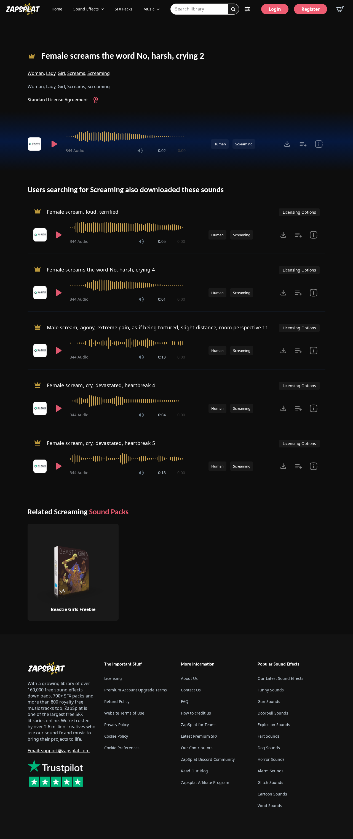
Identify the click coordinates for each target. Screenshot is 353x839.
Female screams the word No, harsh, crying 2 (122, 56)
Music (148, 9)
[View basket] (340, 9)
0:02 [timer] (162, 150)
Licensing (113, 678)
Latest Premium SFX (199, 736)
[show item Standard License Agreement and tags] (318, 144)
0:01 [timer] (162, 299)
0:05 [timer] (162, 241)
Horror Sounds (271, 759)
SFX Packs (123, 9)
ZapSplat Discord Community (208, 759)
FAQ (184, 701)
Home (57, 9)
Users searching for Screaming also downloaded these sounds (126, 190)
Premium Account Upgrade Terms (135, 690)
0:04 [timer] (162, 414)
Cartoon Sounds (272, 794)
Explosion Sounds (274, 724)
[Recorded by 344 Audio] (35, 144)
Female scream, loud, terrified (82, 211)
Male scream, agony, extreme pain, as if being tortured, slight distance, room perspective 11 (157, 327)
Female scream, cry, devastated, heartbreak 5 (101, 443)
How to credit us (196, 713)
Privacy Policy (116, 724)
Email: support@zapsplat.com (59, 751)
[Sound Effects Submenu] (104, 9)
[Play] (54, 144)
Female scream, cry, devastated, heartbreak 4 (101, 385)
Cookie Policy (116, 736)
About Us (189, 678)
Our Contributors (197, 747)
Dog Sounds (269, 747)
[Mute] (140, 150)
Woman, (36, 73)
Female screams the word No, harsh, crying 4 (101, 269)
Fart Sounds (269, 736)
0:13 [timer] (162, 357)
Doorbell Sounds (273, 713)
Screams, (76, 73)
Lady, (51, 73)
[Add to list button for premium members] (302, 144)
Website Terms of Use (124, 713)
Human (219, 144)
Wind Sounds (270, 805)
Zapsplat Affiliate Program (205, 782)
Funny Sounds (271, 690)
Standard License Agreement (58, 100)
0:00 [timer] (182, 150)
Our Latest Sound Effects (280, 678)
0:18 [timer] (162, 472)
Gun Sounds (269, 701)
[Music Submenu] (159, 9)
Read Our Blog (194, 770)
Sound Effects (86, 9)
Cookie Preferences (122, 747)
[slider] (126, 136)
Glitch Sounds (270, 782)
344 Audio (75, 150)
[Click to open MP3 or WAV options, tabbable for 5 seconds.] (287, 144)
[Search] (233, 9)
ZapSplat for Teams (198, 724)
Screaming (98, 73)
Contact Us (191, 690)
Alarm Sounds (271, 770)
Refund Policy (116, 701)
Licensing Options (299, 212)
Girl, (62, 73)
